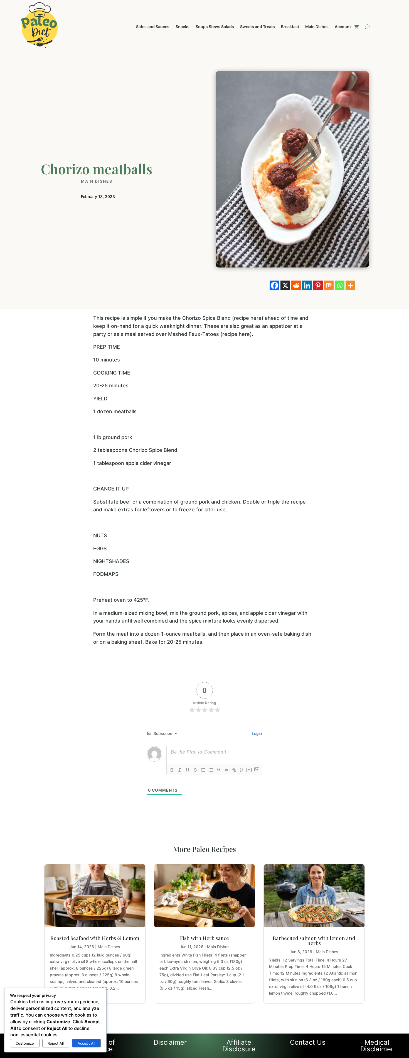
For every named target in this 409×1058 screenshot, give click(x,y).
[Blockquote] (219, 770)
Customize (25, 1043)
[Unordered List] (211, 770)
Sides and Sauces (152, 27)
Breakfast (290, 27)
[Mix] (329, 285)
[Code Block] (226, 770)
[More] (350, 285)
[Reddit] (296, 285)
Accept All (86, 1043)
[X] (285, 285)
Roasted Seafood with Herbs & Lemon (94, 938)
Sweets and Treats (257, 27)
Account (343, 27)
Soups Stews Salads (215, 27)
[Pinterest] (318, 285)
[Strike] (195, 770)
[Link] (234, 770)
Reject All (56, 1043)
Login (256, 733)
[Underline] (187, 770)
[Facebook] (274, 285)
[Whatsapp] (339, 285)
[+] (249, 769)
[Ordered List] (203, 770)
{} (241, 769)
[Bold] (172, 770)
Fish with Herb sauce (204, 938)
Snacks (182, 27)
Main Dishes (317, 27)
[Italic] (180, 770)
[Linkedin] (307, 285)
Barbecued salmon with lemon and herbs (314, 940)
